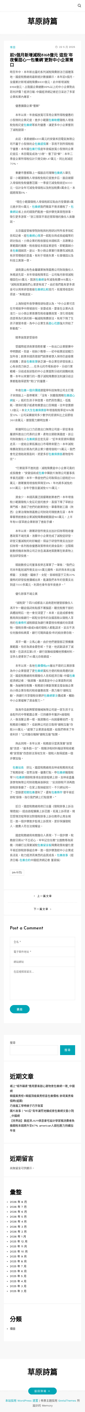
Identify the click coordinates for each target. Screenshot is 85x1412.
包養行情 (34, 148)
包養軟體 (54, 120)
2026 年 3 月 (18, 1226)
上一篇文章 (44, 896)
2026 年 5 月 (18, 1216)
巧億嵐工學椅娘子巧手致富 (26, 1105)
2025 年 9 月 (18, 1256)
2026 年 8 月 (18, 1201)
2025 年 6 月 (18, 1271)
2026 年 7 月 (18, 1206)
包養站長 (18, 767)
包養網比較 (42, 289)
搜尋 (12, 1042)
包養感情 (40, 143)
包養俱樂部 (55, 454)
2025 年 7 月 (18, 1266)
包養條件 (20, 622)
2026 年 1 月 (18, 1236)
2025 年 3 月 (18, 1286)
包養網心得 (33, 235)
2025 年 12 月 (18, 1241)
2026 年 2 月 (18, 1231)
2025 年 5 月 (18, 1276)
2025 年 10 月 (19, 1251)
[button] (79, 5)
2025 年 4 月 (18, 1281)
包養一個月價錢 (30, 390)
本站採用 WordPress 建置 (22, 1400)
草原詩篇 (42, 22)
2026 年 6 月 (18, 1211)
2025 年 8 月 (18, 1261)
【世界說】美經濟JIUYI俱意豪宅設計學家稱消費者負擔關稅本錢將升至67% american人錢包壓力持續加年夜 (42, 1125)
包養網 (28, 124)
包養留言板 (44, 845)
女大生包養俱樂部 (35, 410)
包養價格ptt (42, 665)
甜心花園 (54, 323)
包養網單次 (51, 695)
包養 (15, 250)
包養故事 (32, 361)
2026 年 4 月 (18, 1221)
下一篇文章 (41, 909)
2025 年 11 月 (18, 1246)
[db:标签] (17, 872)
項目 (13, 47)
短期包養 (29, 792)
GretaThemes (67, 1400)
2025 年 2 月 (18, 1291)
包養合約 (25, 860)
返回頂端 (40, 1391)
